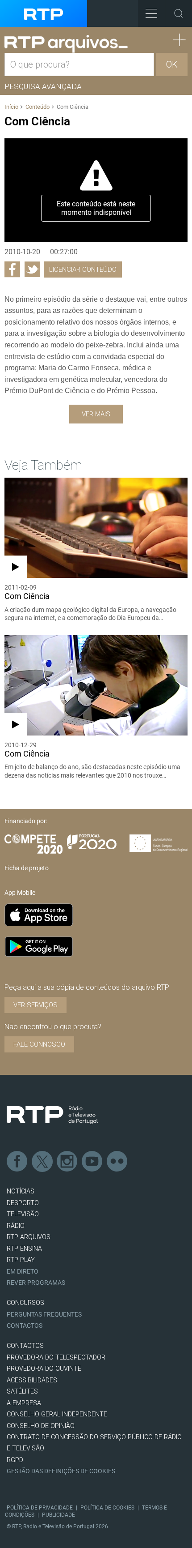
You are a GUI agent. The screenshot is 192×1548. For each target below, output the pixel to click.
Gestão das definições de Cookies (61, 1471)
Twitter (42, 1161)
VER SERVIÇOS (35, 1005)
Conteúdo (37, 106)
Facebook (17, 1161)
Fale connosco (39, 1044)
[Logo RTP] (52, 1115)
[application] (96, 189)
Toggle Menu (151, 13)
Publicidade (58, 1515)
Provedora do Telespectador (56, 1357)
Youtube (92, 1161)
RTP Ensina (24, 1249)
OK (172, 64)
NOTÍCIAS (20, 1191)
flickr (117, 1161)
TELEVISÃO (23, 1214)
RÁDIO (16, 1226)
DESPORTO (23, 1203)
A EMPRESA (24, 1403)
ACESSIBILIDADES (32, 1380)
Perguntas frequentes (44, 1314)
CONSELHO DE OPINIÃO (41, 1426)
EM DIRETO (22, 1271)
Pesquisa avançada (43, 86)
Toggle (178, 13)
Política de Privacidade (40, 1508)
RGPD (15, 1460)
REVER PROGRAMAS (36, 1283)
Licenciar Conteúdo (83, 269)
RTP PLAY (21, 1260)
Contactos (24, 1326)
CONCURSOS (25, 1303)
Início (11, 106)
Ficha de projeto (26, 868)
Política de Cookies (107, 1508)
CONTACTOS (25, 1346)
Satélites (22, 1391)
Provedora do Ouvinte (44, 1369)
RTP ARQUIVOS (28, 1237)
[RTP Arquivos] (66, 44)
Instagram (67, 1161)
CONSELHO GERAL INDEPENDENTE (57, 1414)
